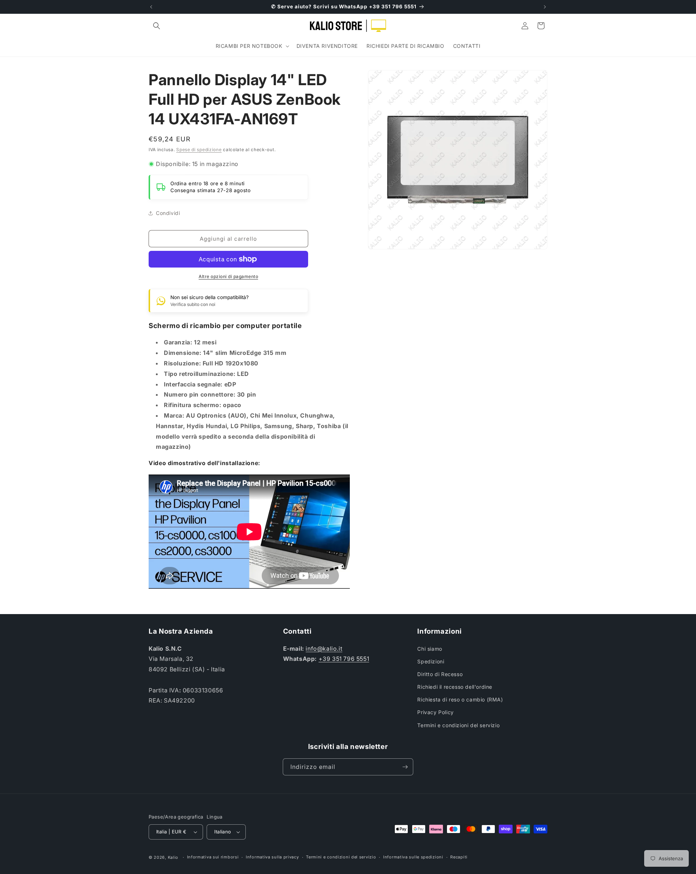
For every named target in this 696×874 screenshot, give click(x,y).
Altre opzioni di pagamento (228, 276)
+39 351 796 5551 (344, 658)
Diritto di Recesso (440, 674)
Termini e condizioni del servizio (458, 725)
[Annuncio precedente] (151, 7)
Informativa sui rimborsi (213, 856)
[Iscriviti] (405, 766)
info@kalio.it (324, 648)
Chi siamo (429, 649)
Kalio (173, 857)
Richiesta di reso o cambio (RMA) (460, 699)
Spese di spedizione (198, 149)
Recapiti (459, 856)
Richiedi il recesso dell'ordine (454, 687)
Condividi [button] (168, 213)
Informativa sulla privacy (272, 856)
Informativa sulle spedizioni (413, 856)
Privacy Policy (435, 712)
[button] (157, 26)
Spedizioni (430, 661)
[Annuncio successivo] (545, 7)
